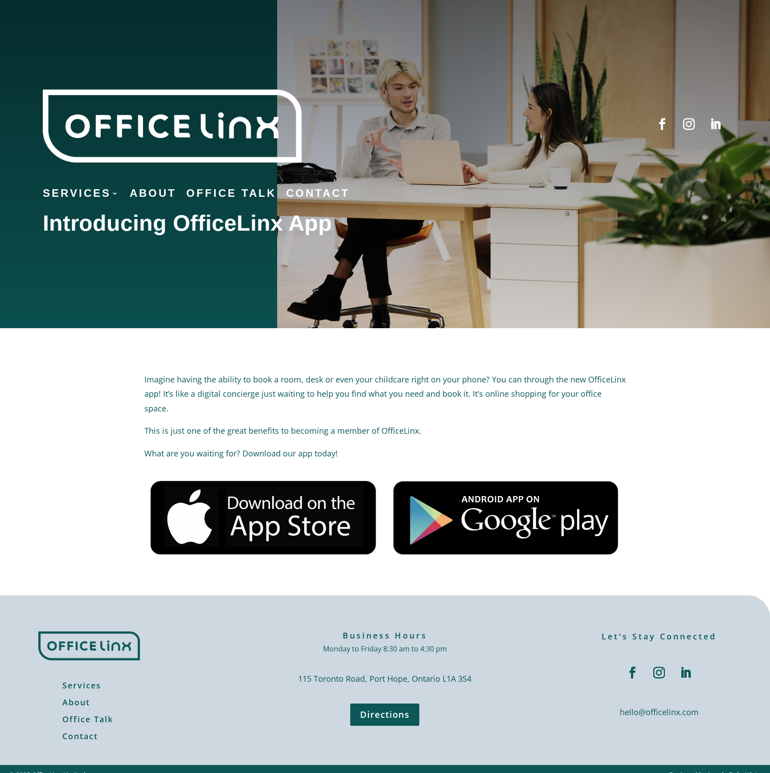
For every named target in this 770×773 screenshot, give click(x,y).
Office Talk (231, 194)
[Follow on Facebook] (662, 124)
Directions (385, 714)
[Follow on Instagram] (688, 124)
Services (77, 194)
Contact (318, 194)
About (153, 194)
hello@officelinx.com (659, 712)
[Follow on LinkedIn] (715, 124)
